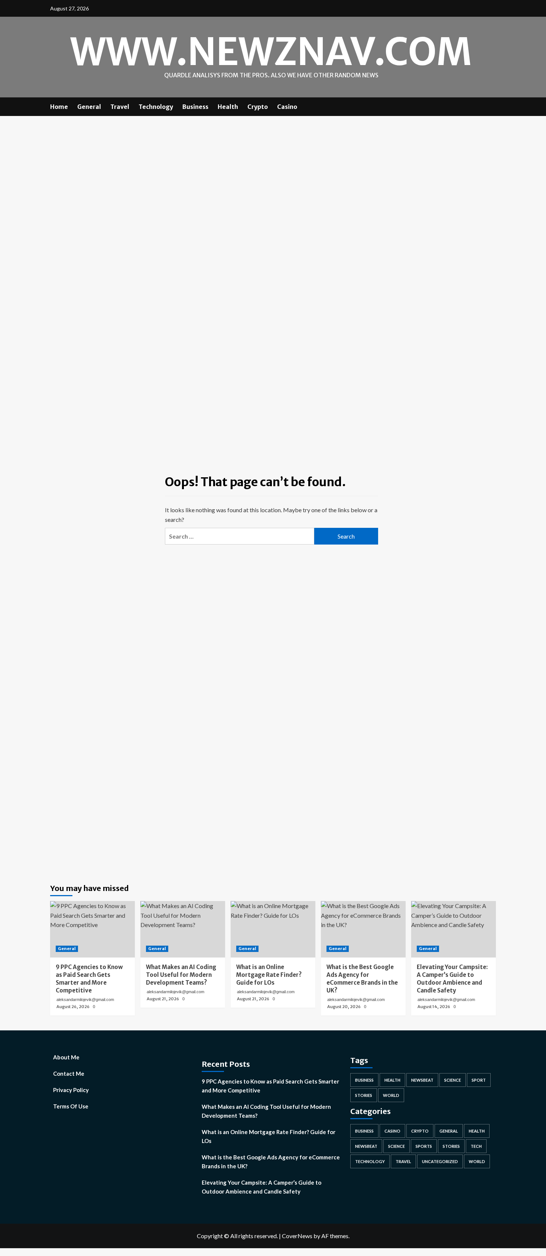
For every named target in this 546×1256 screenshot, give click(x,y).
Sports (424, 1146)
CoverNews (297, 1235)
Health (228, 106)
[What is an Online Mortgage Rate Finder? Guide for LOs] (273, 929)
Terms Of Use (70, 1106)
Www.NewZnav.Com (271, 52)
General (89, 106)
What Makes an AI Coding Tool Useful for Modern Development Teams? (266, 1111)
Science (452, 1080)
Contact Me (68, 1073)
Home (59, 106)
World (391, 1095)
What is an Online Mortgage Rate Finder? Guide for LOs (268, 1136)
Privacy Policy (71, 1090)
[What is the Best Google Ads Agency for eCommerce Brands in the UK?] (363, 929)
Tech (476, 1146)
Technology (156, 106)
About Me (66, 1057)
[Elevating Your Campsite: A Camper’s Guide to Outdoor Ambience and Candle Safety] (453, 929)
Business (195, 106)
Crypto (257, 106)
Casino (287, 106)
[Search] (491, 106)
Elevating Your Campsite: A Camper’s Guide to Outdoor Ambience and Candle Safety (261, 1187)
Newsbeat (422, 1080)
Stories (363, 1095)
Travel (119, 106)
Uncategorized (440, 1161)
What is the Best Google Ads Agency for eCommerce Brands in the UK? (271, 1161)
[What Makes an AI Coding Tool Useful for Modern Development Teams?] (182, 929)
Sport (479, 1080)
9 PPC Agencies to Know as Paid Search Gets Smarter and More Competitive (270, 1086)
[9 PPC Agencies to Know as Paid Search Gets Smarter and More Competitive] (92, 929)
